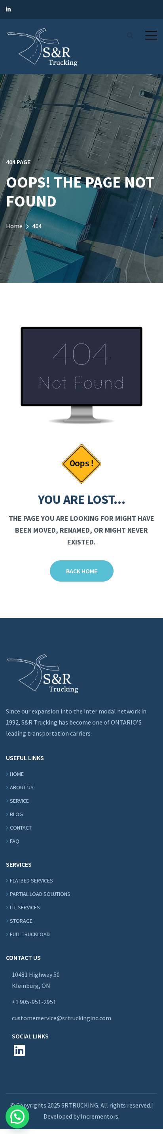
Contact (21, 827)
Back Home (81, 571)
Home (14, 226)
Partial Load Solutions (40, 893)
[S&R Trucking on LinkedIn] (8, 9)
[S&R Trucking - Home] (42, 46)
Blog (16, 814)
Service (19, 800)
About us (22, 787)
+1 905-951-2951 (34, 1002)
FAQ (14, 841)
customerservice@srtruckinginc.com (61, 1018)
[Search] (130, 35)
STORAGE (21, 920)
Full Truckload (30, 934)
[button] (151, 35)
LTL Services (25, 907)
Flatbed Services (31, 880)
